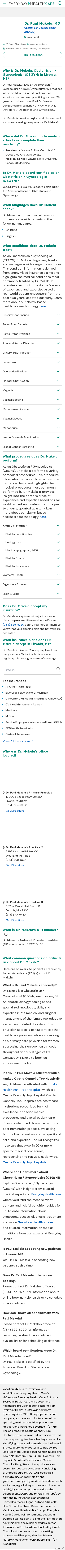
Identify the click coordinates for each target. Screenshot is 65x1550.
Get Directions (15, 810)
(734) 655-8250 (33, 55)
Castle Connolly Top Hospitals (24, 1162)
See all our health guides (35, 1222)
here (43, 306)
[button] (59, 3)
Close (57, 1548)
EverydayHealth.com (46, 1194)
